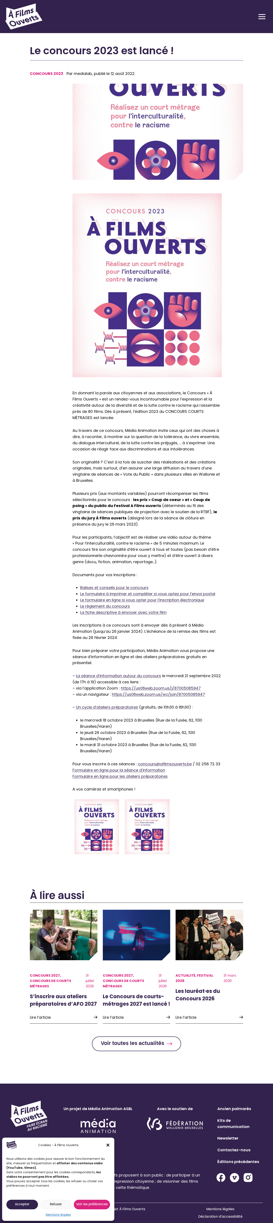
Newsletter (227, 1138)
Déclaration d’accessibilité (220, 1216)
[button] (108, 1145)
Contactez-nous (233, 1150)
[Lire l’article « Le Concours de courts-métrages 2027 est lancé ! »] (136, 967)
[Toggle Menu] (262, 17)
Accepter (22, 1204)
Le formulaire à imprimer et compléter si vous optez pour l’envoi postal (147, 593)
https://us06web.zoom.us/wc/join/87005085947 (158, 694)
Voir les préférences (92, 1204)
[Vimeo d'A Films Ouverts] (234, 1177)
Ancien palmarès (234, 1108)
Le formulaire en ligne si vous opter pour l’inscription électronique (142, 600)
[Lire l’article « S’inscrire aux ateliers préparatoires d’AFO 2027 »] (63, 967)
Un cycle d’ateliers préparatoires (107, 707)
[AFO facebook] (221, 1177)
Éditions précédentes (238, 1161)
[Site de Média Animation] (98, 1125)
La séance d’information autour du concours (118, 675)
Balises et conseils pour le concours (114, 587)
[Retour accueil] (23, 16)
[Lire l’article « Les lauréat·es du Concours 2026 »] (209, 967)
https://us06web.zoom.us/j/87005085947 (161, 688)
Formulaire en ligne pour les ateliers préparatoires (120, 776)
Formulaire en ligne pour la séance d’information (119, 770)
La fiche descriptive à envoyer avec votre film (123, 612)
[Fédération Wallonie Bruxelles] (175, 1124)
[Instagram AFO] (248, 1177)
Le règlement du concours (105, 606)
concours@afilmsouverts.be (165, 764)
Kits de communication (233, 1123)
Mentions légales (58, 1215)
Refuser (56, 1204)
